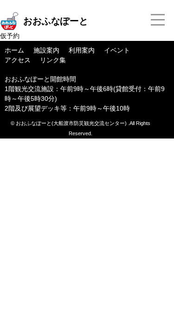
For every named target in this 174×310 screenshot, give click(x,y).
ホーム (14, 50)
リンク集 (53, 60)
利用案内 (82, 50)
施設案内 (46, 50)
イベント (117, 50)
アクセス (18, 60)
